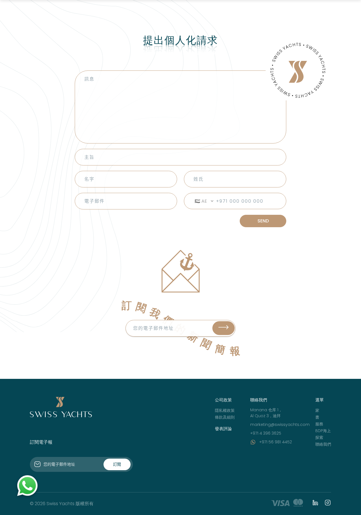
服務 (319, 424)
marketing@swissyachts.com (280, 424)
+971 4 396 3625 (265, 433)
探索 (319, 437)
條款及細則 (225, 417)
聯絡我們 (323, 444)
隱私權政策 (225, 410)
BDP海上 (323, 431)
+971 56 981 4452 (275, 442)
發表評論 (223, 429)
